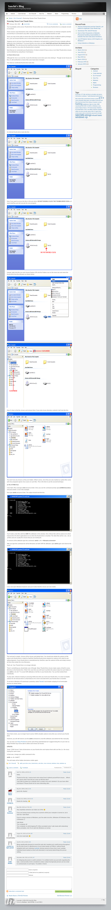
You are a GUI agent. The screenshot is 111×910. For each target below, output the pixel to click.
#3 (32, 798)
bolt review (78, 98)
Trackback (25, 767)
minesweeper (93, 107)
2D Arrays (78, 94)
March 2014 (81, 50)
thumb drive (35, 763)
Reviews (74, 13)
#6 (30, 842)
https (90, 104)
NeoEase (24, 902)
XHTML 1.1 (33, 902)
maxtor (77, 107)
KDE (82, 106)
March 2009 (81, 59)
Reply (64, 772)
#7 (33, 857)
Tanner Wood (10, 793)
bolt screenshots (85, 98)
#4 (31, 807)
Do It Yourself (32, 13)
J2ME (98, 104)
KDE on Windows (93, 106)
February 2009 (82, 62)
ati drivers (88, 94)
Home (7, 13)
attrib (21, 763)
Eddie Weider (10, 862)
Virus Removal (10, 812)
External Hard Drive (83, 102)
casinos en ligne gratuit (10, 847)
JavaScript (78, 106)
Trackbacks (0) (57, 767)
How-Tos (41, 13)
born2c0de (27, 24)
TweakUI (41, 681)
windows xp (63, 763)
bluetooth (93, 96)
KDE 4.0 (86, 106)
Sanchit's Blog (16, 6)
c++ (101, 98)
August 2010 (81, 55)
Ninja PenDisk (21, 741)
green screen (97, 102)
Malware (49, 13)
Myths (56, 13)
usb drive (40, 763)
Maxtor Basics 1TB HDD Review (18, 895)
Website (31, 875)
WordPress (10, 901)
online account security (81, 111)
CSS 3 (40, 902)
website (37, 848)
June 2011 (81, 52)
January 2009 (82, 64)
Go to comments (53, 24)
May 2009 (81, 57)
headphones (85, 104)
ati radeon (94, 94)
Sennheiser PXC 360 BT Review (87, 31)
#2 (30, 788)
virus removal (47, 763)
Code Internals (22, 13)
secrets (79, 115)
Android (13, 13)
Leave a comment (66, 24)
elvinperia (10, 803)
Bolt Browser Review (63, 895)
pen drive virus (27, 763)
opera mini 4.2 (91, 111)
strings (88, 115)
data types (86, 100)
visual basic (97, 115)
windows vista (55, 763)
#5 (31, 833)
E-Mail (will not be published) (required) (39, 872)
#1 (30, 772)
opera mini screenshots (85, 113)
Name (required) (33, 869)
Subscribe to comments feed (16, 891)
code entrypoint (79, 100)
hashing (78, 104)
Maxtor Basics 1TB (84, 107)
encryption (92, 100)
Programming (65, 13)
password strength (97, 113)
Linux (99, 106)
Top (104, 899)
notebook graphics (97, 109)
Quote (68, 772)
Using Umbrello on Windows (86, 43)
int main (94, 104)
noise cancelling (88, 109)
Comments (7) (67, 767)
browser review (94, 98)
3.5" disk (83, 94)
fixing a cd (91, 102)
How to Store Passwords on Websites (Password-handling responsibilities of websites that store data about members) (90, 34)
